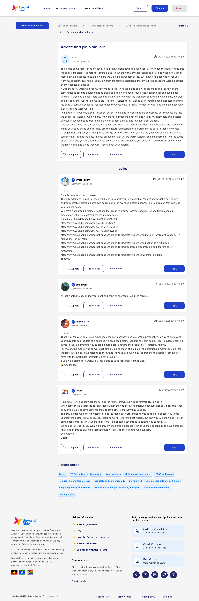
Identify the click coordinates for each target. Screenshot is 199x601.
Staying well (135, 481)
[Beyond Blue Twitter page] (164, 580)
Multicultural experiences (138, 474)
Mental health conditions (101, 25)
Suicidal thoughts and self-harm (141, 25)
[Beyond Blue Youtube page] (145, 580)
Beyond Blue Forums (24, 8)
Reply (174, 154)
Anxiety (63, 474)
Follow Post (94, 154)
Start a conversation (32, 25)
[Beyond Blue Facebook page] (136, 580)
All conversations (66, 8)
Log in (140, 8)
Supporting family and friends (74, 487)
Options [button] (181, 25)
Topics (46, 8)
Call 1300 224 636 (155, 529)
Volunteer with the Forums (91, 549)
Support (179, 8)
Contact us (102, 596)
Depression (96, 474)
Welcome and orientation (156, 487)
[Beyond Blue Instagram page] (155, 580)
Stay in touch (79, 581)
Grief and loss (113, 474)
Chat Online (152, 544)
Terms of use (123, 596)
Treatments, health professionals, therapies (116, 487)
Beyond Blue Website (24, 521)
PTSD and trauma (165, 474)
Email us (149, 559)
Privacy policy (147, 596)
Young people (66, 494)
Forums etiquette (86, 543)
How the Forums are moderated (94, 537)
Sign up (160, 8)
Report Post (116, 154)
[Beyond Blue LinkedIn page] (173, 580)
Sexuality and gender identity (110, 481)
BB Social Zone (78, 474)
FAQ (78, 530)
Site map (167, 596)
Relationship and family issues (74, 481)
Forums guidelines (93, 8)
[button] (64, 154)
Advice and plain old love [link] (80, 32)
